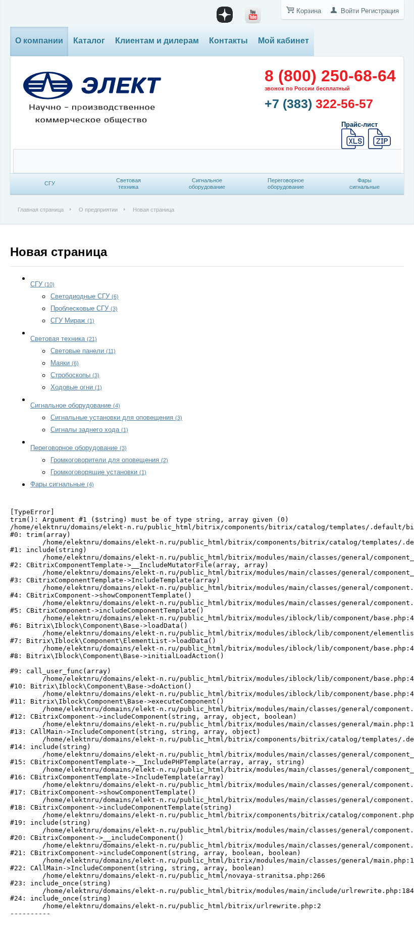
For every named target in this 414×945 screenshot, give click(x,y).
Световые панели (83, 351)
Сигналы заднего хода (89, 429)
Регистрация (380, 11)
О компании (39, 40)
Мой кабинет (283, 40)
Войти (350, 11)
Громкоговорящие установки (98, 472)
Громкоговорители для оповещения (109, 460)
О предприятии (98, 210)
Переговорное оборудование (78, 448)
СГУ (42, 284)
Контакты (228, 40)
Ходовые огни (76, 387)
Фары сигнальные (62, 484)
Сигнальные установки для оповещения (116, 417)
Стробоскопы (74, 375)
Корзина (308, 11)
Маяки (64, 363)
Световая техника (63, 338)
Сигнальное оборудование (75, 405)
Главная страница (41, 210)
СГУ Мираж (72, 320)
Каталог (89, 40)
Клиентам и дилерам (157, 40)
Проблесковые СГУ (84, 308)
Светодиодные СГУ (84, 296)
